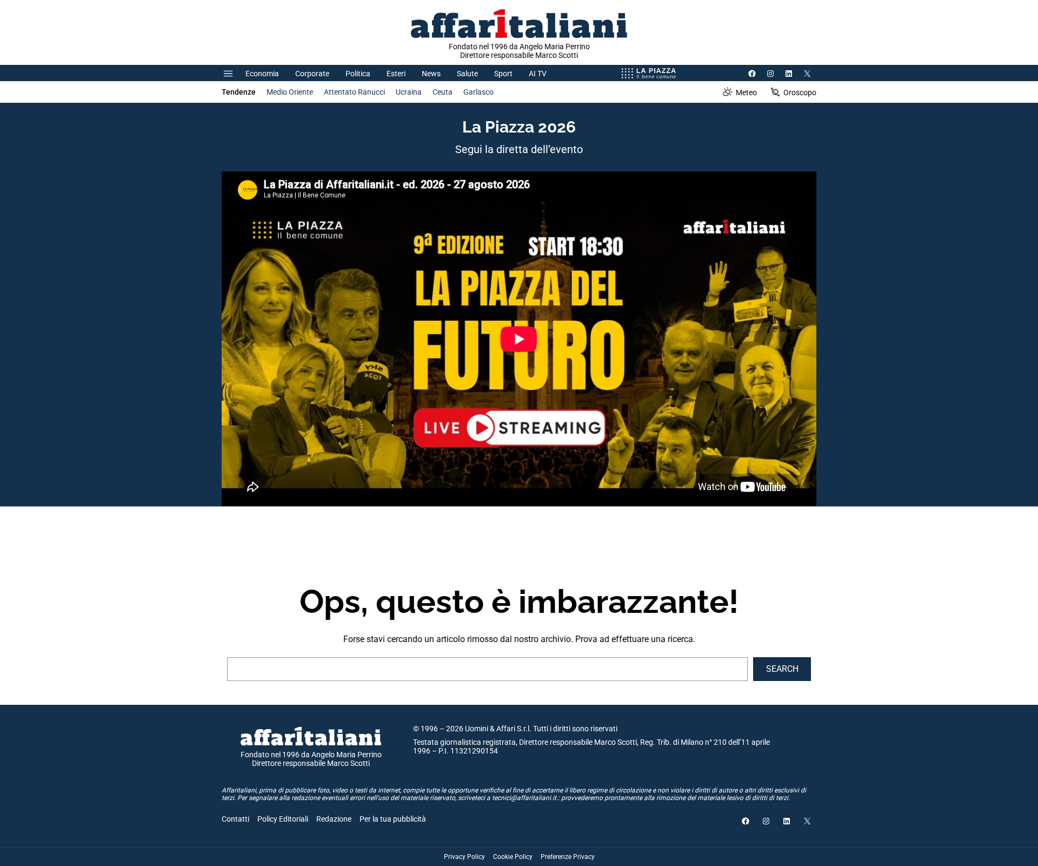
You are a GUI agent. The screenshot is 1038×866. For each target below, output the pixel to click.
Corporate (312, 73)
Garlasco (478, 92)
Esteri (396, 73)
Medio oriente (290, 92)
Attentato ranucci (354, 92)
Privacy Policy (464, 857)
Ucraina (409, 92)
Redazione (333, 819)
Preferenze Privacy (568, 857)
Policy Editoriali (282, 819)
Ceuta (442, 92)
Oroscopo (799, 92)
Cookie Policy (513, 857)
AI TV (538, 73)
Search (782, 669)
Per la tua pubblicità (393, 819)
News (431, 73)
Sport (503, 73)
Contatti (235, 819)
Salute (467, 73)
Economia (262, 73)
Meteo (746, 92)
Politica (357, 73)
